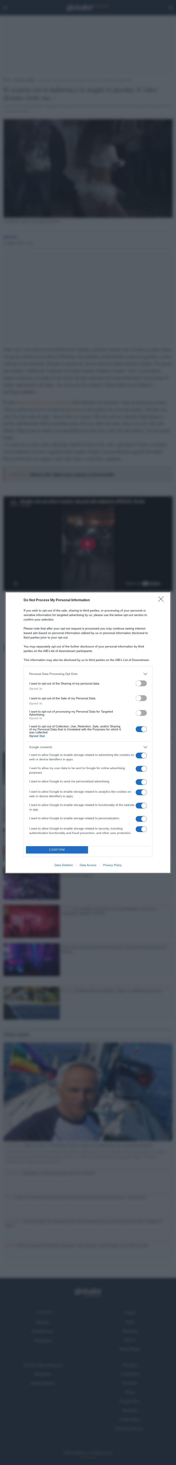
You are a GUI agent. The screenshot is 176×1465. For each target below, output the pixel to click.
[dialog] (88, 732)
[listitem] (88, 674)
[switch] (141, 683)
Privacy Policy (112, 865)
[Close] (162, 600)
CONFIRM (57, 849)
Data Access (88, 865)
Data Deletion (64, 865)
